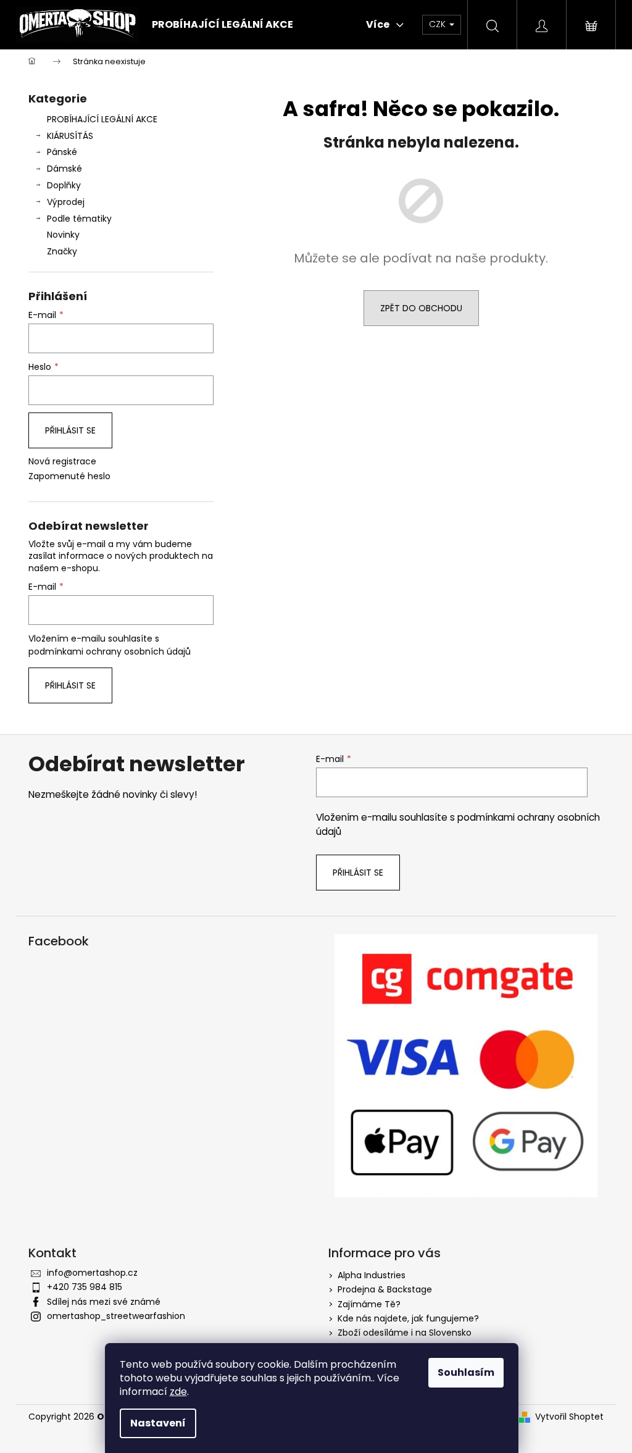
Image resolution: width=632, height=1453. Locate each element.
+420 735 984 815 (84, 1287)
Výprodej (66, 202)
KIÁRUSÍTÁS (70, 136)
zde (178, 1391)
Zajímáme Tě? (369, 1304)
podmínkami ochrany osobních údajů (109, 651)
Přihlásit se (70, 430)
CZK (438, 24)
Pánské (62, 152)
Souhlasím (466, 1372)
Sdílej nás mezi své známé (103, 1302)
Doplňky (64, 185)
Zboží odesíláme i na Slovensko (405, 1332)
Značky (62, 251)
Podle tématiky (79, 218)
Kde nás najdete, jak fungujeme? (408, 1318)
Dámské (64, 168)
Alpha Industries (371, 1275)
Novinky (63, 234)
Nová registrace (62, 461)
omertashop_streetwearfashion (116, 1316)
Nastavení (158, 1423)
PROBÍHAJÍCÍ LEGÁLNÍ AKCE (102, 119)
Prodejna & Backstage (385, 1289)
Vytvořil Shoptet (569, 1417)
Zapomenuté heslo (69, 476)
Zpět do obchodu (421, 308)
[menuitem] (222, 24)
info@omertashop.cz (92, 1273)
